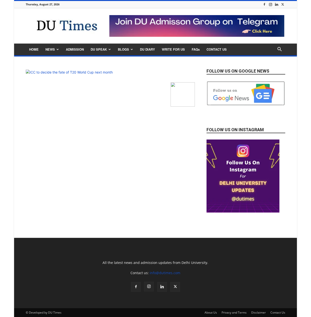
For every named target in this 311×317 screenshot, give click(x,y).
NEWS (50, 49)
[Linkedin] (276, 4)
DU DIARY (147, 49)
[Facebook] (264, 4)
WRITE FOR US (173, 49)
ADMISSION (75, 49)
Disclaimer (258, 312)
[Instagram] (270, 4)
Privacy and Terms (234, 312)
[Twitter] (282, 4)
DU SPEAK (99, 49)
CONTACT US (217, 49)
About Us (211, 312)
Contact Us (277, 312)
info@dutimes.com (165, 272)
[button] (279, 49)
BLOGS (123, 49)
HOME (34, 49)
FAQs (196, 49)
